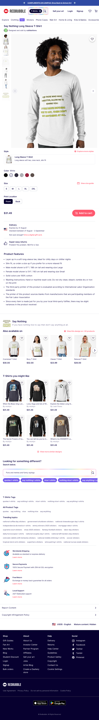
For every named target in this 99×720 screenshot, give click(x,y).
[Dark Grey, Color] (32, 175)
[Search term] (44, 11)
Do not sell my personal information (44, 691)
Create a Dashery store (31, 670)
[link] (11, 480)
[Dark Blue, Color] (16, 175)
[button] (49, 3)
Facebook (80, 645)
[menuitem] (5, 19)
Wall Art (53, 20)
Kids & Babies (80, 20)
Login (5, 661)
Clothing (17, 20)
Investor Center (30, 644)
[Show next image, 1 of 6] (93, 91)
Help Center (53, 649)
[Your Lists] (90, 11)
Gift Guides (8, 640)
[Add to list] (92, 39)
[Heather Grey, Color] (22, 175)
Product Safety (54, 657)
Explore (5, 20)
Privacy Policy (23, 691)
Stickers (30, 20)
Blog (5, 653)
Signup (6, 665)
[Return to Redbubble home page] (15, 11)
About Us (27, 640)
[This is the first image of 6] (15, 91)
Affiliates (27, 653)
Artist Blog (28, 665)
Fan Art (6, 644)
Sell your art (29, 657)
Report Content (9, 608)
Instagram (80, 640)
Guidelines (52, 653)
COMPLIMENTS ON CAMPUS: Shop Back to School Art (49, 3)
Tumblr (79, 653)
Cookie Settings (55, 669)
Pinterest (80, 657)
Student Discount (11, 657)
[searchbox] (49, 472)
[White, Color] (11, 175)
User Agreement (9, 691)
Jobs (25, 661)
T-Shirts (6, 497)
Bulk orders (8, 669)
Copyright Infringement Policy (15, 615)
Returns (51, 644)
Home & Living (65, 20)
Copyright (52, 661)
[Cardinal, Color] (27, 175)
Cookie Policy (65, 691)
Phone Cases (42, 20)
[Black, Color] (6, 175)
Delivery (51, 640)
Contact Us (53, 665)
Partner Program (31, 649)
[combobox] (38, 11)
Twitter (79, 649)
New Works (8, 649)
